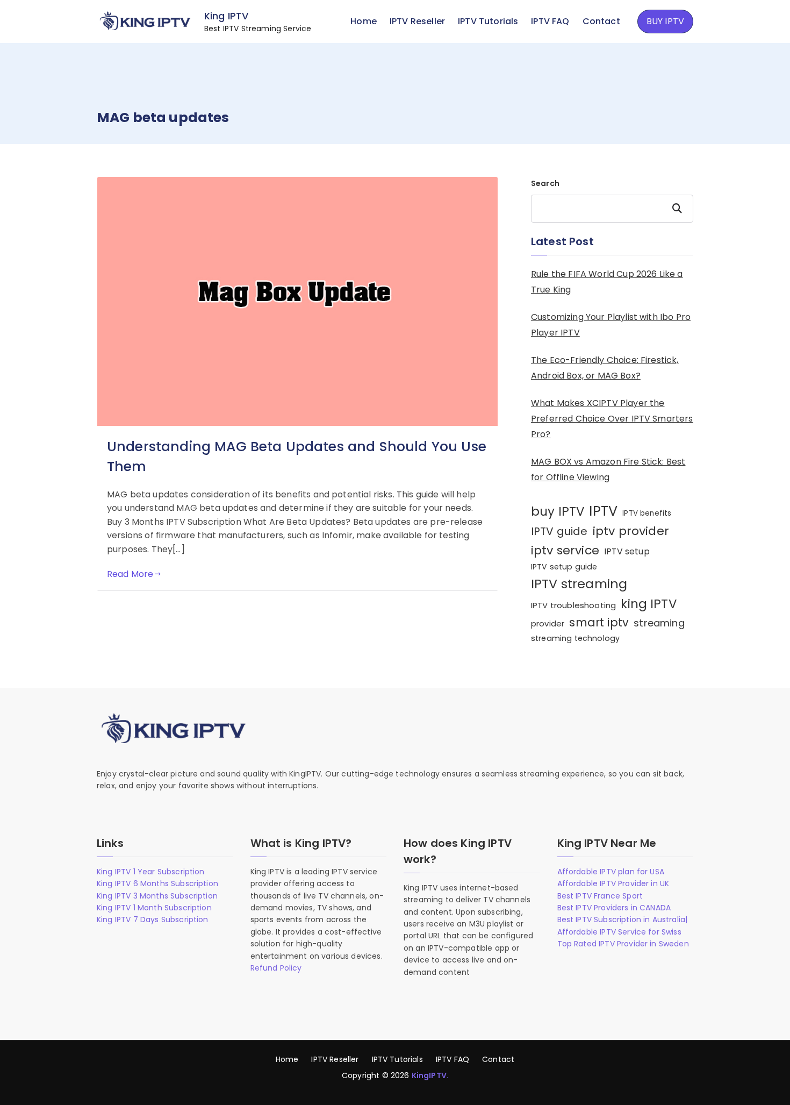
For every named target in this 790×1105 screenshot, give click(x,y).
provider (547, 623)
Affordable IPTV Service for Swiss (619, 931)
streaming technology (575, 638)
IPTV (603, 511)
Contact (601, 21)
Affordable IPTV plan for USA (610, 871)
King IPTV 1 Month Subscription (154, 907)
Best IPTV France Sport (600, 895)
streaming (659, 623)
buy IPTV (557, 511)
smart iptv (599, 622)
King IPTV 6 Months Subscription (157, 883)
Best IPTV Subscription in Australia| (622, 919)
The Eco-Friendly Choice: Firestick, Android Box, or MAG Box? (605, 368)
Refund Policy (276, 968)
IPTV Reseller (417, 21)
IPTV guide (559, 531)
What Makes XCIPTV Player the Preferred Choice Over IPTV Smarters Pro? (612, 418)
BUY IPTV (665, 21)
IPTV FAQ (550, 21)
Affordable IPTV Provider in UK (613, 883)
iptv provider (631, 531)
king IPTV (648, 603)
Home (363, 21)
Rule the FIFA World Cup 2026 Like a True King (607, 282)
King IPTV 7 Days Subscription (153, 919)
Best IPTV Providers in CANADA (614, 907)
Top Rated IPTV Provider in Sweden (623, 943)
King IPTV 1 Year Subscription (151, 871)
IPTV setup (627, 551)
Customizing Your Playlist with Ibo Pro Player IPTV (611, 325)
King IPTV (226, 16)
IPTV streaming (579, 584)
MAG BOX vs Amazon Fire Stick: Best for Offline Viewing (608, 469)
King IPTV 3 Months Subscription (157, 895)
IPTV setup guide (564, 566)
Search (545, 183)
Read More (130, 574)
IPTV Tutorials (488, 21)
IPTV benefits (646, 513)
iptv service (565, 550)
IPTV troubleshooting (573, 605)
